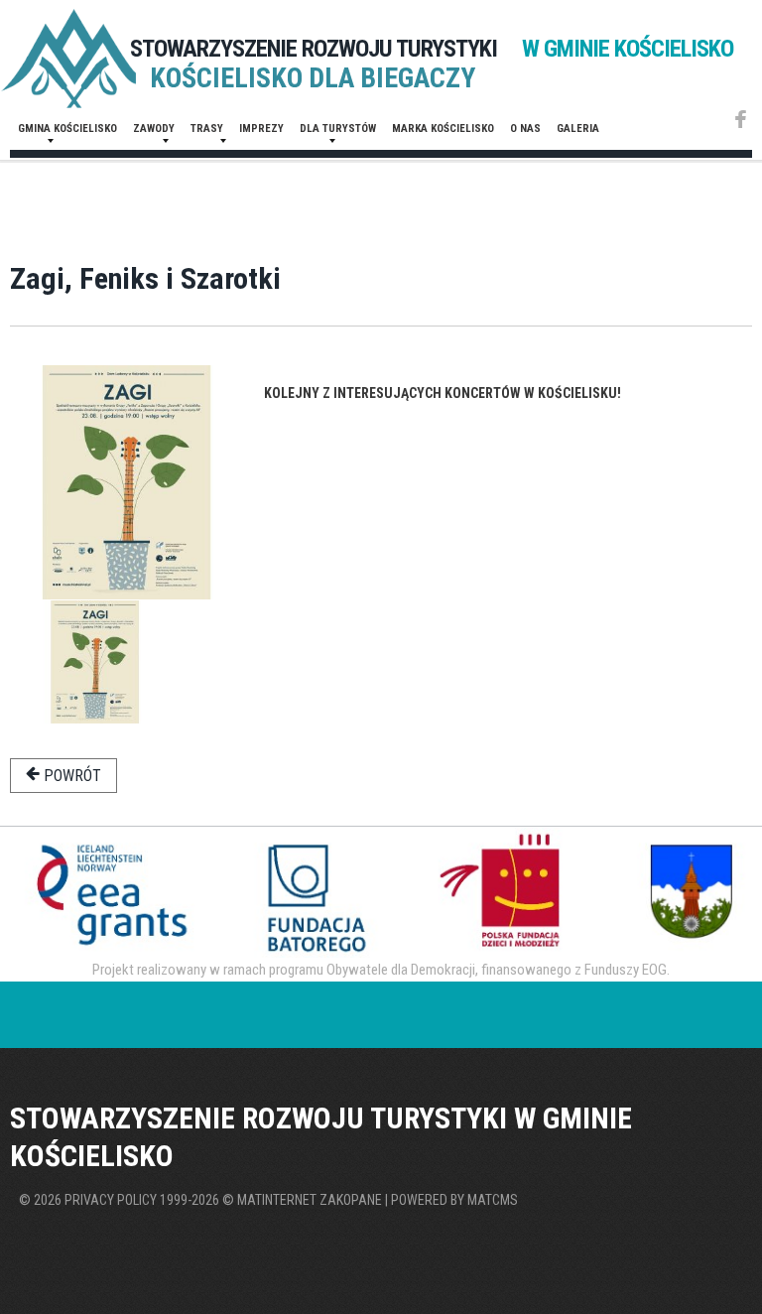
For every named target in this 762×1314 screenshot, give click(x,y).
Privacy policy (110, 1200)
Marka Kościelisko (443, 128)
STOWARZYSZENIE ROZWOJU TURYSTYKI (431, 49)
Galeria (578, 128)
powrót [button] (70, 775)
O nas (525, 128)
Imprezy (261, 128)
